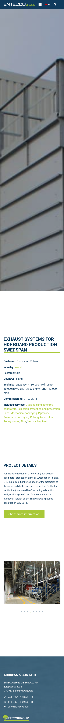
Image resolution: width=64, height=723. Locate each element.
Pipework (43, 413)
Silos (23, 421)
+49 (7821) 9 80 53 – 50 (20, 697)
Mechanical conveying (24, 413)
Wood (18, 367)
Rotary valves (11, 421)
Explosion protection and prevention (39, 408)
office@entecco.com (18, 706)
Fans (6, 413)
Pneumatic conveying (16, 417)
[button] (40, 4)
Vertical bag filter (37, 421)
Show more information (23, 514)
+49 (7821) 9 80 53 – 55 (20, 701)
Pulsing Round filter (41, 417)
